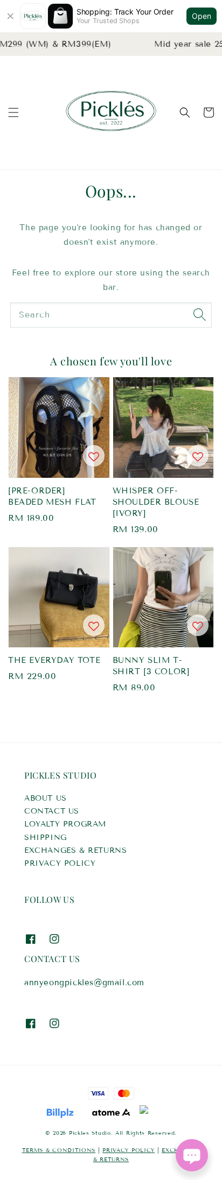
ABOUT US (45, 798)
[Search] (199, 315)
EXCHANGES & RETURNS (75, 850)
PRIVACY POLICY (59, 863)
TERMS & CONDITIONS (59, 1150)
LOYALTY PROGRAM (65, 824)
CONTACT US (51, 811)
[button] (13, 112)
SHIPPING (45, 837)
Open (201, 15)
